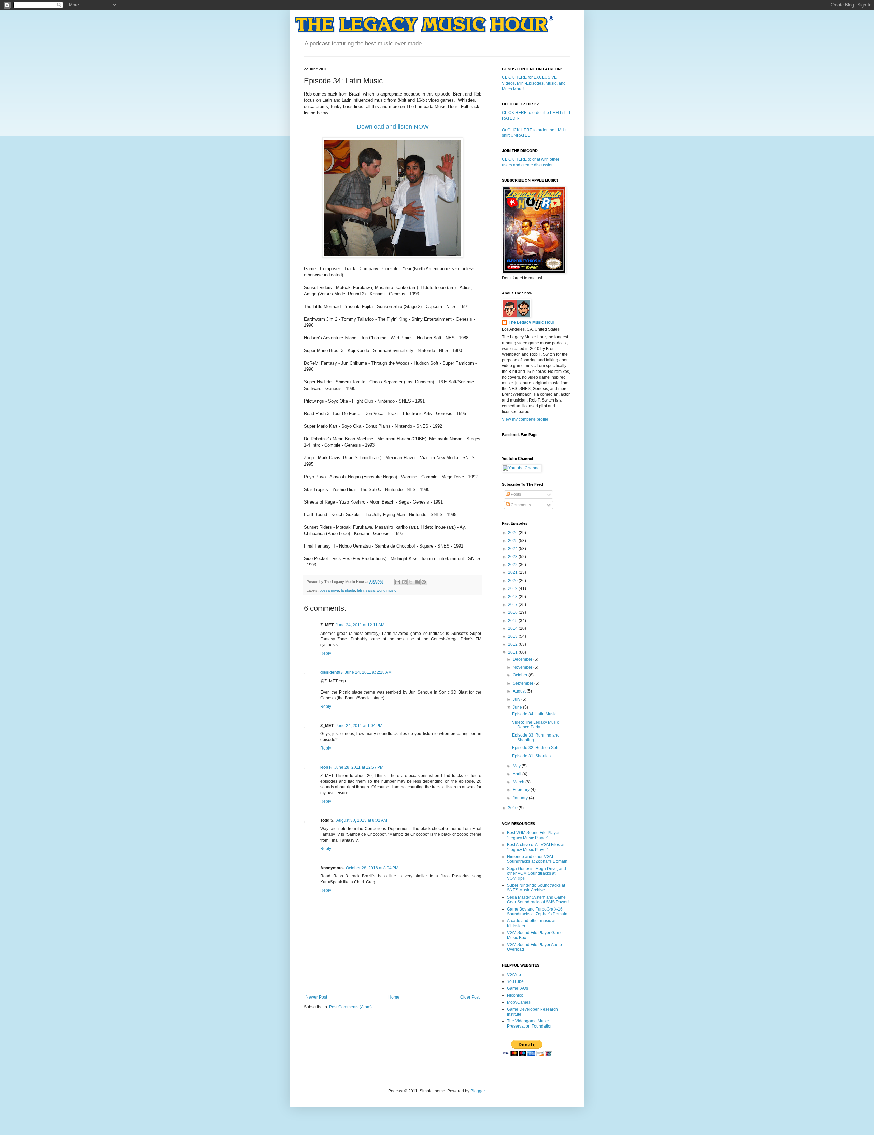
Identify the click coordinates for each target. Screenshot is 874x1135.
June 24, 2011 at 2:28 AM (368, 672)
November (523, 667)
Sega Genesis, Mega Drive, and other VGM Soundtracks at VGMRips (536, 873)
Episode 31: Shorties (531, 756)
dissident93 (331, 672)
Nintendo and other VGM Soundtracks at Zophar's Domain (537, 859)
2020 (513, 580)
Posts (515, 494)
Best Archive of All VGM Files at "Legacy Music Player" (535, 847)
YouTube (515, 981)
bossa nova (329, 590)
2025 (513, 540)
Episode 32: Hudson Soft (535, 747)
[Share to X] (410, 582)
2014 (513, 628)
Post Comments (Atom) (350, 1007)
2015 (513, 620)
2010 (513, 807)
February (522, 789)
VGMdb (514, 974)
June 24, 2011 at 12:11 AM (360, 625)
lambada (348, 590)
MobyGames (519, 1002)
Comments (520, 505)
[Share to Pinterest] (423, 582)
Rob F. (326, 767)
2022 (513, 564)
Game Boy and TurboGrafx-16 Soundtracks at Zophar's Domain (537, 911)
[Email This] (397, 582)
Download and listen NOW (393, 126)
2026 (513, 532)
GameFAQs (517, 988)
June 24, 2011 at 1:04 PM (359, 725)
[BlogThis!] (404, 582)
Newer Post (316, 997)
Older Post (470, 997)
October (520, 675)
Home (393, 997)
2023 (513, 556)
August (520, 691)
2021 (513, 572)
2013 (513, 636)
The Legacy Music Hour (531, 322)
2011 (513, 652)
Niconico (515, 995)
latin (360, 590)
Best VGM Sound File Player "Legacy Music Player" (533, 835)
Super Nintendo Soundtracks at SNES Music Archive (536, 887)
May (517, 765)
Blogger (477, 1091)
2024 (513, 548)
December (523, 659)
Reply (325, 653)
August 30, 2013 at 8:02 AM (361, 820)
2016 (513, 612)
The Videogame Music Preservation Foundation (530, 1023)
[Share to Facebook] (417, 582)
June (518, 707)
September (523, 683)
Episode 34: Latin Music (534, 714)
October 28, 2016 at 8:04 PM (372, 867)
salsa (370, 590)
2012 (513, 644)
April (517, 774)
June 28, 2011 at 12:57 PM (358, 767)
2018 (513, 596)
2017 (513, 604)
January (521, 798)
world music (386, 590)
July (517, 699)
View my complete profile (525, 419)
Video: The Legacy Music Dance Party (535, 724)
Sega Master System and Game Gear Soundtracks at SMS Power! (538, 899)
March (519, 782)
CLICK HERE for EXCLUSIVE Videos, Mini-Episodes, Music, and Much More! (534, 83)
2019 (513, 588)
